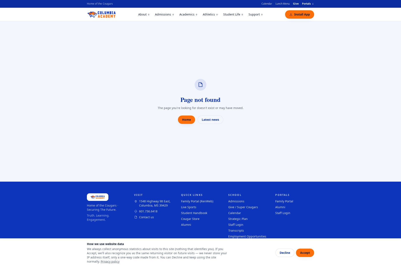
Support (254, 14)
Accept (305, 253)
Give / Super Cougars (243, 207)
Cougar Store (190, 219)
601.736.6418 (148, 211)
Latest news (210, 120)
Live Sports (188, 207)
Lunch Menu (282, 3)
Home (186, 120)
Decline (285, 253)
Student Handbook (194, 213)
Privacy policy (110, 261)
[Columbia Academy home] (101, 14)
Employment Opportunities (247, 236)
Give (296, 3)
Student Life (231, 14)
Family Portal (284, 201)
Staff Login (235, 225)
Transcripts (236, 230)
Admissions (163, 14)
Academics (186, 14)
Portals (306, 3)
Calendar (266, 3)
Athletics (209, 14)
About (142, 14)
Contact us (146, 217)
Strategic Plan (238, 219)
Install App (302, 14)
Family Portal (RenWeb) (197, 201)
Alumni (186, 225)
